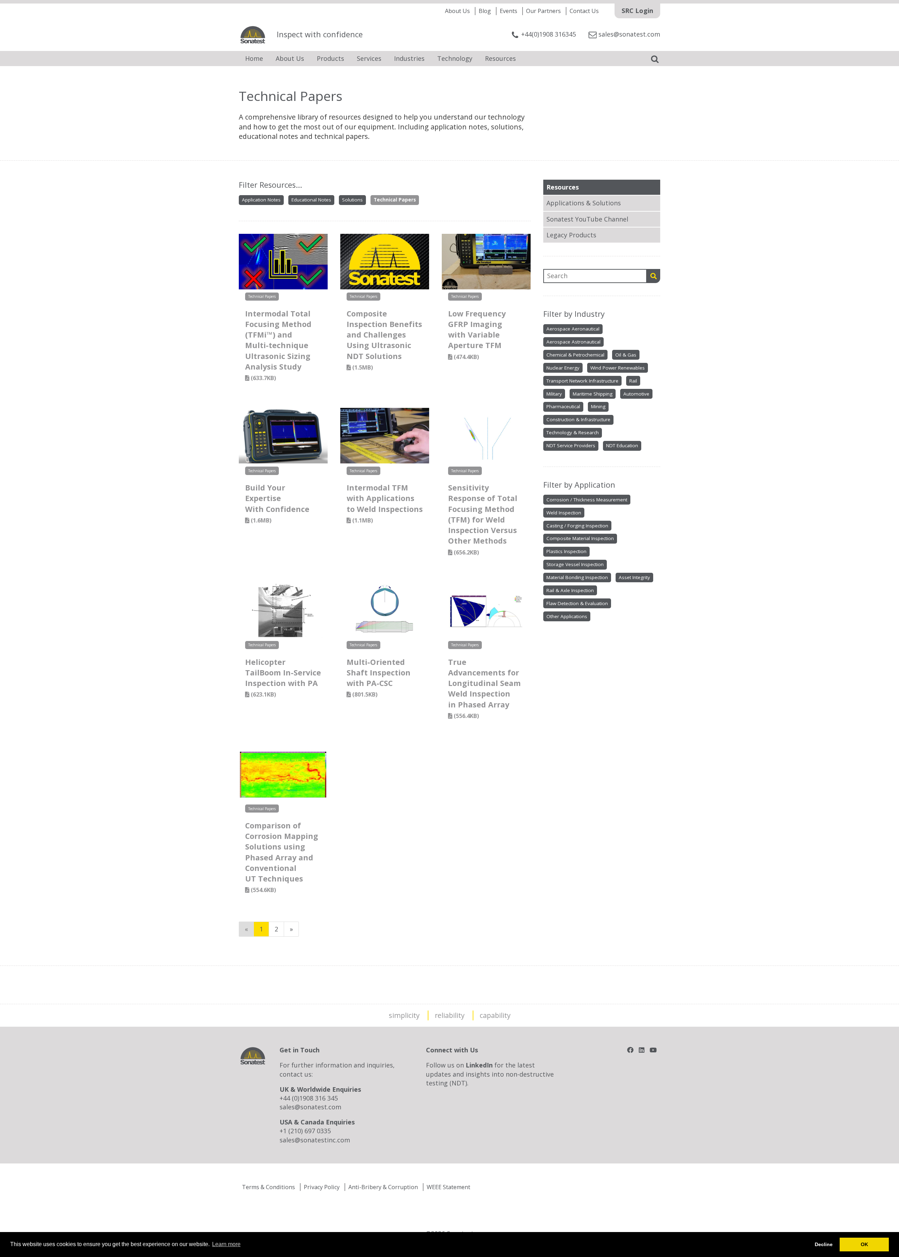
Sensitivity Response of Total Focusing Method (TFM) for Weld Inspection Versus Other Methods (482, 519)
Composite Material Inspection (580, 538)
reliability (450, 1015)
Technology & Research (572, 432)
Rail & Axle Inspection (570, 590)
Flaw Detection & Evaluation (577, 603)
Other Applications (566, 616)
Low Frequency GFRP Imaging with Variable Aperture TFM (477, 334)
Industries (409, 58)
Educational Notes (311, 200)
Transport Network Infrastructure (582, 381)
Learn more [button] (226, 1244)
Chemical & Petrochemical (575, 355)
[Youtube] (653, 1050)
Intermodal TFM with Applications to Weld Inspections (385, 503)
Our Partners (543, 11)
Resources (500, 58)
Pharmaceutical (563, 406)
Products (330, 58)
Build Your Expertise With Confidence (277, 503)
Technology (454, 58)
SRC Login (637, 10)
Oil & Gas (625, 355)
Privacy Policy (322, 1187)
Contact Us (584, 11)
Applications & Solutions (583, 203)
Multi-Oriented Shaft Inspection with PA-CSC (379, 678)
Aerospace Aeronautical (572, 329)
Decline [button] (824, 1244)
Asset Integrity (634, 577)
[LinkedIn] (641, 1050)
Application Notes (261, 200)
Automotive (636, 394)
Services (369, 58)
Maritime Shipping (592, 394)
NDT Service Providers (570, 445)
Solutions (352, 200)
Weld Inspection (563, 512)
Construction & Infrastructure (578, 419)
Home (254, 58)
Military (554, 394)
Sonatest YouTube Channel (587, 219)
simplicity (404, 1015)
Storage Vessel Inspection (575, 564)
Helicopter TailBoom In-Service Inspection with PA (283, 678)
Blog (485, 11)
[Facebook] (630, 1050)
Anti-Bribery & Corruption (383, 1187)
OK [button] (864, 1244)
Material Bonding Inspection (577, 577)
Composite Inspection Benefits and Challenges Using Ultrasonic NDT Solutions (384, 339)
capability (495, 1015)
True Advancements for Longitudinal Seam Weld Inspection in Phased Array (484, 688)
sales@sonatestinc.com (315, 1140)
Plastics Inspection (566, 551)
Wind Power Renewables (617, 368)
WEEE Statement (448, 1187)
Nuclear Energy (562, 368)
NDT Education (622, 445)
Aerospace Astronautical (573, 342)
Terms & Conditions (268, 1187)
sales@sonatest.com (310, 1107)
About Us (457, 11)
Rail (633, 381)
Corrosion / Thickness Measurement (586, 499)
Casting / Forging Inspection (577, 525)
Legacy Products (571, 235)
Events (508, 11)
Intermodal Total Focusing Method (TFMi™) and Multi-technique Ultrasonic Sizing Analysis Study (278, 345)
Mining (598, 406)
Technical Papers (395, 200)
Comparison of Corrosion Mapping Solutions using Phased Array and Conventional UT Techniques (281, 857)
